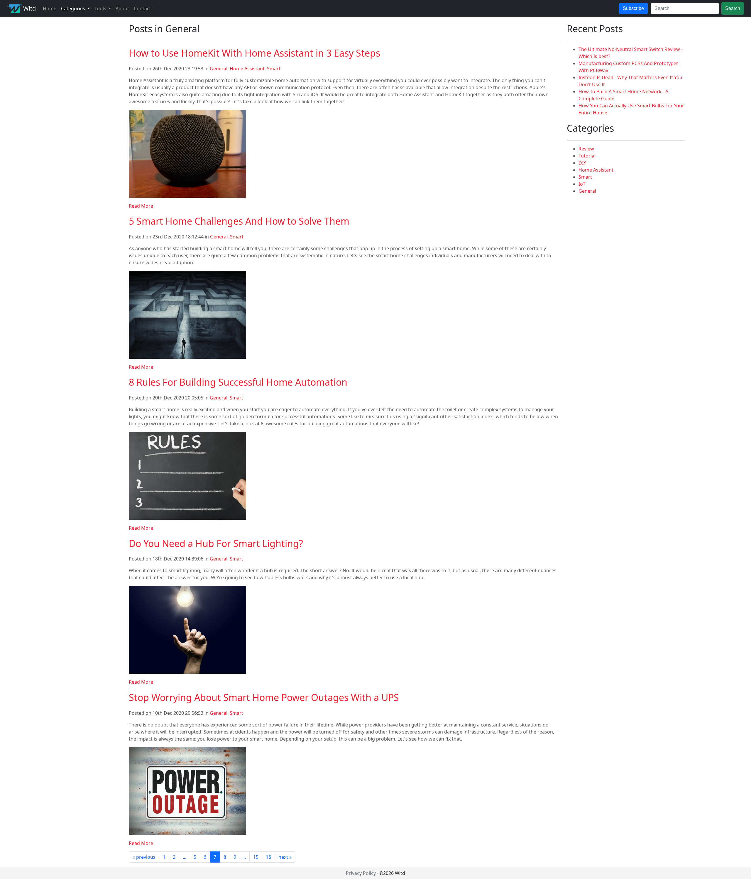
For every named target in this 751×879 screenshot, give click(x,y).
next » (285, 857)
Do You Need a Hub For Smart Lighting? (216, 543)
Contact (142, 8)
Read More (141, 206)
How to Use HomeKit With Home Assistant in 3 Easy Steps (254, 53)
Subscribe (633, 8)
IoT (582, 184)
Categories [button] (73, 8)
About (122, 8)
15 (255, 857)
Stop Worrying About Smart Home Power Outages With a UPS (264, 697)
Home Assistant (247, 68)
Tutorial (587, 156)
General (218, 68)
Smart (273, 68)
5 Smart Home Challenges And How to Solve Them (239, 221)
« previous (144, 857)
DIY (582, 163)
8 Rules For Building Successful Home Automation (238, 382)
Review (586, 148)
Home (49, 8)
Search (732, 8)
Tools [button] (100, 8)
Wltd (29, 8)
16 (268, 857)
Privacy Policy (361, 873)
